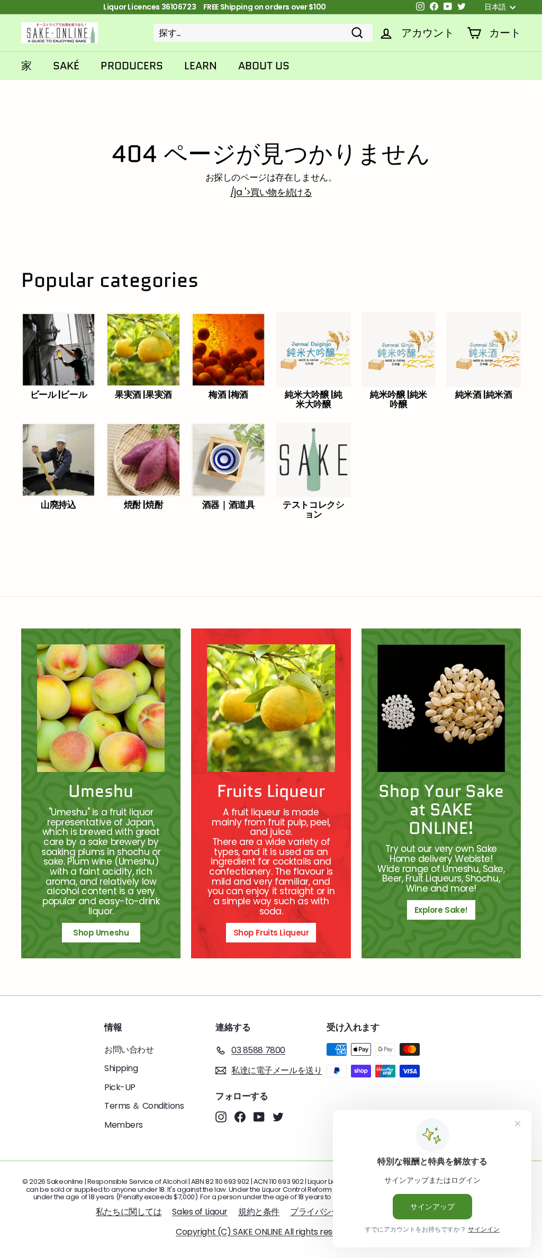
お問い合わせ (128, 1050)
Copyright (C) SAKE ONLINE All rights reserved (266, 1232)
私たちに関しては (129, 1212)
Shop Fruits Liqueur (271, 932)
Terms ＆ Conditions (144, 1106)
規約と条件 (258, 1212)
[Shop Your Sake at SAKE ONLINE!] (441, 708)
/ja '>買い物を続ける (271, 192)
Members (123, 1125)
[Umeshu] (101, 708)
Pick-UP (120, 1087)
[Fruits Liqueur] (271, 708)
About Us (264, 65)
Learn (200, 65)
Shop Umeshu (105, 932)
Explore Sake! (441, 909)
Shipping (121, 1068)
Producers (132, 65)
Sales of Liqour (200, 1212)
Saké (66, 65)
